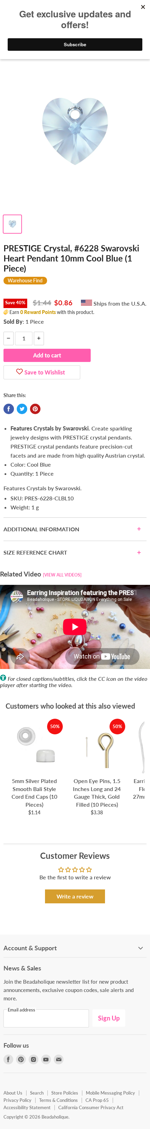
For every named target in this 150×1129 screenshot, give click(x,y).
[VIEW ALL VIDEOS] (62, 575)
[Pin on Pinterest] (35, 409)
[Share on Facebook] (8, 409)
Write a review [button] (75, 896)
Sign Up (109, 1018)
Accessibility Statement (27, 1107)
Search (37, 1093)
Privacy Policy (17, 1100)
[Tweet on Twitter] (22, 409)
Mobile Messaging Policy (110, 1093)
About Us (12, 1093)
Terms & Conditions (58, 1100)
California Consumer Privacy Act (90, 1107)
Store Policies (64, 1093)
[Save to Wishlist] (19, 372)
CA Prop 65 (97, 1100)
